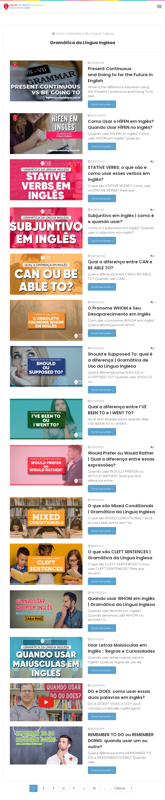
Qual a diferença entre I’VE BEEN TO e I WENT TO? (117, 410)
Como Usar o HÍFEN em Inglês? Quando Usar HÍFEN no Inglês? (121, 124)
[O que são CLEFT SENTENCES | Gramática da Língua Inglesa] (46, 564)
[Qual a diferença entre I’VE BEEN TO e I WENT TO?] (46, 419)
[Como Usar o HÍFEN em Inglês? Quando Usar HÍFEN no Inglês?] (46, 133)
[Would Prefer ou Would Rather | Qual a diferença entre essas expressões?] (46, 465)
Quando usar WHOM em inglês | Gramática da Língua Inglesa (121, 601)
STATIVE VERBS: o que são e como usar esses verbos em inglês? (119, 173)
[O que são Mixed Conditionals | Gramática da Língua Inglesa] (46, 518)
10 (94, 788)
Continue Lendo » (102, 104)
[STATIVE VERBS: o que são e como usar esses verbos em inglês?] (46, 179)
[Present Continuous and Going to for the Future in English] (46, 81)
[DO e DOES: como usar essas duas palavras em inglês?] (46, 702)
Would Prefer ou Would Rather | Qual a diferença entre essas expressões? (121, 459)
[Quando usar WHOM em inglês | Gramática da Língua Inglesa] (46, 609)
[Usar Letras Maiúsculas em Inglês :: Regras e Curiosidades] (46, 657)
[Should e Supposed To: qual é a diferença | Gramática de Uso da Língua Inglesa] (46, 366)
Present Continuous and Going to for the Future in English (120, 75)
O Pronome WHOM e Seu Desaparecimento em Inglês (119, 311)
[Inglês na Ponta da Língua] (23, 6)
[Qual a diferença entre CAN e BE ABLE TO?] (46, 274)
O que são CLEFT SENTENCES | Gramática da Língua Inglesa (120, 555)
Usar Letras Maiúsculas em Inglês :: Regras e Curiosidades (121, 648)
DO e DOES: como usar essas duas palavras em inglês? (119, 694)
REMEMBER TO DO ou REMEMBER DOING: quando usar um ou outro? (121, 741)
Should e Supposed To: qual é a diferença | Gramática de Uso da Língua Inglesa (120, 360)
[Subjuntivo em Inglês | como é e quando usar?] (46, 227)
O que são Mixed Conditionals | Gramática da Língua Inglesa (121, 509)
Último (119, 788)
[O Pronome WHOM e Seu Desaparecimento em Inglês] (46, 320)
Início (59, 33)
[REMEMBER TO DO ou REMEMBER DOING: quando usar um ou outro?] (46, 745)
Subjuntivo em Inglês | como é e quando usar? (121, 219)
